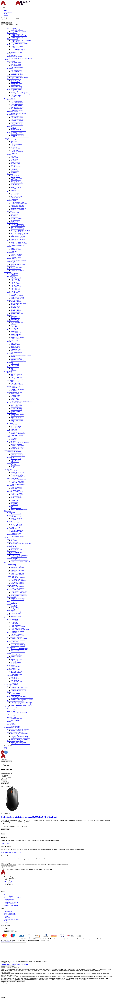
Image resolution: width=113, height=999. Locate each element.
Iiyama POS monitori (16, 518)
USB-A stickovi (15, 460)
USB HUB (10, 423)
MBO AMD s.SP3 (15, 312)
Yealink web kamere (16, 255)
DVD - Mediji (14, 607)
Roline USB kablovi (16, 662)
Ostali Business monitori (17, 125)
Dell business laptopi (16, 73)
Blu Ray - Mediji (15, 609)
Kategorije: (3, 779)
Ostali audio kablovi (16, 656)
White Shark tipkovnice (17, 183)
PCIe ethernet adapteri (16, 376)
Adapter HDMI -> (15, 680)
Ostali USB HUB (15, 429)
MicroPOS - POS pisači (17, 524)
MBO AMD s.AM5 (16, 301)
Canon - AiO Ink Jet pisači (17, 472)
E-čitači (9, 686)
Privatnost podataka (9, 895)
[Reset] (17, 18)
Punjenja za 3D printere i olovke (19, 509)
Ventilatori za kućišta (16, 349)
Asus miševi (14, 156)
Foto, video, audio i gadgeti (11, 707)
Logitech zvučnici (15, 220)
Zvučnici (9, 211)
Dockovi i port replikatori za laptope (20, 92)
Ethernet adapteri (11, 373)
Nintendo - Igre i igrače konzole (19, 712)
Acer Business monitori (17, 116)
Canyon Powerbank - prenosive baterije (21, 704)
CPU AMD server (15, 289)
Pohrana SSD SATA (16, 334)
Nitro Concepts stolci (16, 144)
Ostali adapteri (14, 683)
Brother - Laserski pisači (17, 493)
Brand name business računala (18, 49)
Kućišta (9, 341)
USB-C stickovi (15, 462)
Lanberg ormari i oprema (17, 414)
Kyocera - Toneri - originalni (18, 580)
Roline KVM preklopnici (17, 432)
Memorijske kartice (12, 463)
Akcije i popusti (8, 12)
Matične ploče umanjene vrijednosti (20, 739)
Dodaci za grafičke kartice (17, 322)
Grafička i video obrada (13, 554)
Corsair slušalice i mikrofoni (18, 226)
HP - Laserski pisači (16, 496)
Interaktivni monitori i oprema (18, 113)
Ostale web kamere (16, 257)
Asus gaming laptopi (16, 64)
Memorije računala (15, 316)
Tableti (9, 692)
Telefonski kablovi (15, 666)
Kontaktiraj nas (5, 861)
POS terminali (11, 512)
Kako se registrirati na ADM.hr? (12, 897)
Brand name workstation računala (19, 43)
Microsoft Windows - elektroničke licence (21, 543)
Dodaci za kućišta (15, 350)
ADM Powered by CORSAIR (19, 36)
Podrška (6, 916)
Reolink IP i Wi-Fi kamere (17, 445)
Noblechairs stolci (15, 145)
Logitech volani (15, 248)
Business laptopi (11, 68)
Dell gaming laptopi (16, 65)
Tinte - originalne (11, 564)
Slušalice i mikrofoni (12, 223)
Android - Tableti (15, 693)
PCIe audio (13, 368)
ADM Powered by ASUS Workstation (21, 40)
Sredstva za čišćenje (12, 614)
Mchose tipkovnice (16, 180)
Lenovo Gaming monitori (17, 107)
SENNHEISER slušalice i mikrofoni (20, 230)
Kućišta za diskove (15, 338)
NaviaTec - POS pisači (17, 522)
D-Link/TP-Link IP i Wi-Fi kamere (20, 442)
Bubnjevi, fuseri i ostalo (13, 589)
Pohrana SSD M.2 (15, 335)
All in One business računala (18, 50)
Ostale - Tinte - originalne (17, 570)
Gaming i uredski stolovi (17, 151)
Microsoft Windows (12, 542)
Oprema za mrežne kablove (18, 652)
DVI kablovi (14, 622)
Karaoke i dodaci (15, 726)
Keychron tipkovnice (16, 178)
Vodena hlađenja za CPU (17, 298)
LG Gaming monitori (16, 108)
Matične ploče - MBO (13, 300)
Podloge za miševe (12, 200)
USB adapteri (14, 660)
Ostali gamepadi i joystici (17, 245)
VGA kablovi (14, 620)
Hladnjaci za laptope (16, 95)
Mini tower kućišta (15, 344)
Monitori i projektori (9, 98)
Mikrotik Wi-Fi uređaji (16, 405)
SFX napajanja (14, 356)
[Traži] (18, 18)
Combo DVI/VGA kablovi (18, 626)
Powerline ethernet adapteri (18, 378)
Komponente (7, 272)
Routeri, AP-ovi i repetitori (14, 402)
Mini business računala (17, 52)
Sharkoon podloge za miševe (18, 208)
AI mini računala (15, 47)
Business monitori (12, 114)
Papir (8, 601)
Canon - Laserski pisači (17, 494)
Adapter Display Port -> (17, 681)
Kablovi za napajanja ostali (18, 646)
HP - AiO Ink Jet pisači (17, 475)
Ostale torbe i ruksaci (16, 88)
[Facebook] (2, 888)
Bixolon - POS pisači (16, 525)
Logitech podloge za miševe (18, 205)
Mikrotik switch (15, 393)
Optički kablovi (15, 650)
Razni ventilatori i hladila (17, 297)
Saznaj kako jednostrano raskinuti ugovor (11, 852)
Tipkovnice (10, 174)
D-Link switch (14, 398)
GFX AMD (14, 327)
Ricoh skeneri (14, 502)
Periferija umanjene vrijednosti (15, 741)
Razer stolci (14, 147)
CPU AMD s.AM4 (16, 286)
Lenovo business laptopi (17, 74)
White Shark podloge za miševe (19, 203)
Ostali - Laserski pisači (16, 497)
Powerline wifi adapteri (17, 384)
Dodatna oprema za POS (13, 534)
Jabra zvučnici (14, 214)
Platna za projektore (16, 129)
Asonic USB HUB (16, 424)
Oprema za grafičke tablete (18, 264)
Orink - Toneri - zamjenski (17, 586)
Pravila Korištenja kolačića (11, 902)
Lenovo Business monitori (17, 119)
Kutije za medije (11, 610)
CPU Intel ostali (15, 285)
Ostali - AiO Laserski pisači (18, 484)
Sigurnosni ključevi (16, 459)
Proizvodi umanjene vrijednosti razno (20, 744)
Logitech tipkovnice (16, 187)
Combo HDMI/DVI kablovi (18, 628)
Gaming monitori (11, 99)
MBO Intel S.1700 (15, 306)
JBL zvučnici (14, 215)
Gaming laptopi (11, 61)
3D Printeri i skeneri (16, 508)
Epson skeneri (14, 503)
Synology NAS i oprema (17, 389)
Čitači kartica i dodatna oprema (19, 468)
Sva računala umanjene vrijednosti (19, 733)
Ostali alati (13, 439)
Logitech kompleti (15, 197)
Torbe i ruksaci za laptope (14, 79)
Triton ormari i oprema (16, 417)
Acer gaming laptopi (16, 62)
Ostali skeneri (14, 505)
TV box (13, 715)
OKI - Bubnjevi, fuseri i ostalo (18, 594)
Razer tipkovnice (15, 188)
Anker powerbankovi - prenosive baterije (21, 702)
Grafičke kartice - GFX (13, 321)
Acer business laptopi (16, 70)
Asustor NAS (14, 387)
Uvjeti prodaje (7, 917)
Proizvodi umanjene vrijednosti (12, 727)
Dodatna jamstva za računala (14, 56)
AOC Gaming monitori (17, 102)
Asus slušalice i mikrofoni (17, 224)
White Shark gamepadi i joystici (19, 243)
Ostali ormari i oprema (16, 422)
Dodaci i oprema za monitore (14, 132)
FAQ (5, 13)
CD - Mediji (14, 606)
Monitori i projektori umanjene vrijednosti (18, 729)
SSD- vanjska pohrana (16, 453)
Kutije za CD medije (16, 612)
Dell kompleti (14, 194)
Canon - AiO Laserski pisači (18, 482)
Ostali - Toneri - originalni (17, 583)
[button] (7, 6)
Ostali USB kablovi (16, 663)
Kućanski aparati (11, 717)
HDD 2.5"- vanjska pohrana (18, 454)
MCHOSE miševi (15, 163)
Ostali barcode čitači (16, 533)
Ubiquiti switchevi (15, 395)
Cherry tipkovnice (15, 177)
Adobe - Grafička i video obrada (19, 555)
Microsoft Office (11, 546)
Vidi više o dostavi (5, 843)
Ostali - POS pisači (16, 527)
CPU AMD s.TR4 (15, 288)
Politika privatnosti (9, 899)
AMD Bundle (14, 275)
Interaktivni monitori (12, 111)
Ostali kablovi (11, 665)
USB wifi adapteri (15, 383)
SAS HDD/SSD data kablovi (18, 640)
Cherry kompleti (15, 193)
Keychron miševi (15, 162)
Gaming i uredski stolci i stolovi (15, 140)
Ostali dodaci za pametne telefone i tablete (22, 699)
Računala (6, 27)
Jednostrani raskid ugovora (11, 905)
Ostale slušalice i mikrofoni (18, 239)
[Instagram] (4, 888)
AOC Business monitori (17, 117)
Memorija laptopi (15, 318)
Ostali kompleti (15, 199)
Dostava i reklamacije (9, 913)
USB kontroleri (15, 365)
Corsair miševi (14, 159)
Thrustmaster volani (16, 249)
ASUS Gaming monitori (17, 104)
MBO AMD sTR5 (15, 304)
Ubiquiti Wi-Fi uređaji (16, 407)
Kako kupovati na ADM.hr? (11, 919)
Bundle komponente (12, 273)
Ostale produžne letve (16, 674)
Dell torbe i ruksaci (16, 80)
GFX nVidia (14, 325)
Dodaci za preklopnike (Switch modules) (21, 401)
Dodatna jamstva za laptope (14, 76)
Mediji (9, 604)
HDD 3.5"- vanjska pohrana (18, 456)
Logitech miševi (15, 168)
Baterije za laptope (15, 91)
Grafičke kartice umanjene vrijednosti (20, 738)
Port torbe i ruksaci (15, 85)
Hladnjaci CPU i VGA (13, 292)
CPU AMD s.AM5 (16, 278)
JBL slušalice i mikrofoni (17, 229)
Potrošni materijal (8, 563)
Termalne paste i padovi (17, 295)
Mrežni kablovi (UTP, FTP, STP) (19, 649)
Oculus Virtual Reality (16, 267)
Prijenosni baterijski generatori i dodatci (21, 355)
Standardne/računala (16, 672)
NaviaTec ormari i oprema (17, 416)
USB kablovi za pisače (17, 634)
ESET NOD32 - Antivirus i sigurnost (20, 561)
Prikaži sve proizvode (6, 22)
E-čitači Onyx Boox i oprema (18, 689)
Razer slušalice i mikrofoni (17, 237)
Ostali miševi (14, 172)
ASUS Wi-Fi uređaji (16, 404)
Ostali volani (14, 251)
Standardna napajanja (16, 358)
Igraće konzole (11, 711)
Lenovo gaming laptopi (17, 67)
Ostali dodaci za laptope (17, 96)
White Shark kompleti (16, 196)
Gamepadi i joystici (12, 240)
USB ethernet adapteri (16, 377)
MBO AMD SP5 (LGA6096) (18, 303)
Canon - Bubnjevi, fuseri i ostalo (19, 591)
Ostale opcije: (4, 783)
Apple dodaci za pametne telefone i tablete (22, 698)
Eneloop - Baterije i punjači (18, 598)
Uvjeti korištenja (8, 896)
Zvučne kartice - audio (13, 367)
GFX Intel (13, 324)
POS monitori (10, 515)
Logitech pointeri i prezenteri (18, 260)
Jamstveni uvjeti (8, 911)
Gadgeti (9, 708)
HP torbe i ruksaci (15, 82)
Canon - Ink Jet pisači (16, 487)
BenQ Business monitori (17, 120)
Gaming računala (11, 28)
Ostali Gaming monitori (17, 110)
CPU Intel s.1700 (15, 281)
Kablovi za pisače (12, 632)
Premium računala (12, 33)
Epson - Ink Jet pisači (16, 488)
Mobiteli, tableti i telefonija (11, 684)
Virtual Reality (11, 266)
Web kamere (10, 252)
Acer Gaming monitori (16, 101)
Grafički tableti (11, 261)
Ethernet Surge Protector (17, 420)
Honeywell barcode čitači (17, 530)
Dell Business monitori (17, 122)
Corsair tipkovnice (15, 184)
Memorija (9, 315)
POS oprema (7, 511)
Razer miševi (14, 169)
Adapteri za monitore (12, 675)
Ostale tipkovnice (15, 190)
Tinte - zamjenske (11, 571)
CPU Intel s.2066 (15, 283)
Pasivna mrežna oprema (17, 419)
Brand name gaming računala (18, 31)
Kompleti (9, 191)
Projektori (9, 126)
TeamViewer (10, 539)
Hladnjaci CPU (15, 294)
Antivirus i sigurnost (12, 558)
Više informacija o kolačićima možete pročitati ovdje (14, 964)
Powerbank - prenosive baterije (15, 701)
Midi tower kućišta (15, 346)
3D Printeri (10, 506)
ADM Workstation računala (18, 42)
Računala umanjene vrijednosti (15, 732)
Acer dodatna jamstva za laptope (19, 77)
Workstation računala (12, 39)
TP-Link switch (15, 396)
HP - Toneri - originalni (17, 579)
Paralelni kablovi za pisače (17, 635)
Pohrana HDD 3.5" (16, 331)
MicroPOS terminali (16, 514)
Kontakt (6, 15)
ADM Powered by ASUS (17, 34)
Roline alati (14, 438)
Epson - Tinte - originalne (17, 567)
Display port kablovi (16, 625)
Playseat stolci (14, 142)
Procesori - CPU (11, 276)
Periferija (6, 138)
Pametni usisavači (15, 720)
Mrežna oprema (8, 371)
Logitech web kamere (16, 254)
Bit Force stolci (15, 150)
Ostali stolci (14, 153)
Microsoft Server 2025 (16, 552)
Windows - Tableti (15, 695)
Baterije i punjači (11, 597)
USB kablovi (10, 658)
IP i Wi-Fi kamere (11, 441)
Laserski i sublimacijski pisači (15, 491)
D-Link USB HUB (16, 426)
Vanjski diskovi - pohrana (14, 451)
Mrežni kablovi (11, 647)
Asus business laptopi (16, 71)
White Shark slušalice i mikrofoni (19, 233)
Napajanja (10, 353)
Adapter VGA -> (15, 677)
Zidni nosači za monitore (17, 134)
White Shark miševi (16, 166)
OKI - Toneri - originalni (17, 582)
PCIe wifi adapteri (15, 381)
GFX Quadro (14, 328)
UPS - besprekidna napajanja (18, 361)
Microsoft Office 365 (16, 549)
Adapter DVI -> (15, 678)
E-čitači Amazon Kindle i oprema (19, 687)
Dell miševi (14, 160)
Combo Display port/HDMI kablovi (20, 629)
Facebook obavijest (9, 900)
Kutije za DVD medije (16, 613)
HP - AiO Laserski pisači (17, 481)
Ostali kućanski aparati (16, 718)
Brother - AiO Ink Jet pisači (18, 476)
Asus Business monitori (17, 123)
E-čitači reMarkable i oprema (18, 690)
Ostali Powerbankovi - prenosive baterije (21, 705)
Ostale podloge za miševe (17, 209)
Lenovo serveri (14, 55)
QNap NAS (14, 390)
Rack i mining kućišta (16, 352)
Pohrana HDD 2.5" (16, 332)
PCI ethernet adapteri (16, 374)
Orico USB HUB (15, 427)
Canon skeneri (14, 500)
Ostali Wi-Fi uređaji (16, 411)
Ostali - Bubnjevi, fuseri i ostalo (19, 595)
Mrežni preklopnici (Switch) (14, 392)
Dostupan (5, 785)
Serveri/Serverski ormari (17, 671)
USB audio (13, 370)
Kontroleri (10, 362)
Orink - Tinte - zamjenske (17, 573)
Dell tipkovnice (15, 186)
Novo (5, 10)
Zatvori (3, 997)
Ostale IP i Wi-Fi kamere (17, 448)
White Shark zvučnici (16, 218)
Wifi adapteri (10, 380)
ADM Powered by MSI (17, 37)
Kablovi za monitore (12, 619)
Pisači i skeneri (8, 469)
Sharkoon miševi (15, 171)
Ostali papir (14, 603)
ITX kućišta (14, 343)
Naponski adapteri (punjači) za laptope (21, 93)
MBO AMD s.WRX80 (17, 313)
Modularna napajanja (16, 359)
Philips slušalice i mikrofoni (18, 236)
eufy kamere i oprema (16, 444)
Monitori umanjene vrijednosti (18, 730)
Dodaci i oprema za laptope (14, 89)
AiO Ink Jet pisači (12, 471)
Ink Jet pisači (10, 485)
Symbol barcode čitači (16, 531)
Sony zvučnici (14, 217)
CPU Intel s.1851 (15, 282)
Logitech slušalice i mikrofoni (18, 235)
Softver (6, 537)
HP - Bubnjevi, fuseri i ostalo (18, 592)
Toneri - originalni (12, 576)
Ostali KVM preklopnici (17, 435)
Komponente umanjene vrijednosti (16, 735)
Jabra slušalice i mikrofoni (17, 227)
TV (8, 714)
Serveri (9, 53)
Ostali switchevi (15, 399)
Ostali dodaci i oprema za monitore (20, 137)
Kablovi (6, 617)
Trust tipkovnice (15, 181)
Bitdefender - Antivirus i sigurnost (19, 560)
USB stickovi (10, 457)
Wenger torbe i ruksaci (16, 86)
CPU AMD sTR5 (15, 279)
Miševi (9, 154)
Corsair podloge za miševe (17, 202)
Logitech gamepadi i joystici (18, 242)
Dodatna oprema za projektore (18, 131)
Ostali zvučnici (14, 221)
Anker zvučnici (15, 212)
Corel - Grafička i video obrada (19, 557)
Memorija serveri (15, 319)
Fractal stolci (14, 141)
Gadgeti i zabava (11, 724)
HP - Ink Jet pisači (15, 490)
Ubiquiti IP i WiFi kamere (17, 447)
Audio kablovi (11, 653)
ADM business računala (17, 46)
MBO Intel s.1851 (15, 307)
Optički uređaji (14, 340)
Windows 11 (14, 545)
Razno (9, 721)
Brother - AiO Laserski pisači (18, 479)
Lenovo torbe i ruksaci (16, 83)
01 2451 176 (8, 881)
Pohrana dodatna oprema (17, 337)
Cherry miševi (14, 157)
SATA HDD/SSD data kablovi (15, 637)
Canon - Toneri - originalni (18, 577)
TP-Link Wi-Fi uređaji (16, 408)
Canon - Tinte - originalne (17, 565)
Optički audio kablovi (16, 655)
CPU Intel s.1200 (15, 291)
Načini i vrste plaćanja (10, 914)
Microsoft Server (11, 551)
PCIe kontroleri (15, 364)
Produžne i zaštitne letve (13, 669)
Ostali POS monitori (16, 519)
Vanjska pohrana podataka (11, 450)
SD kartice (13, 466)
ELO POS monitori (16, 517)
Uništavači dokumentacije (14, 269)
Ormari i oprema (11, 413)
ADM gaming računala (17, 30)
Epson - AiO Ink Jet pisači (17, 473)
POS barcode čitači (12, 528)
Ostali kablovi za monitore (17, 631)
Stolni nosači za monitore (17, 135)
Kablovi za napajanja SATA (18, 644)
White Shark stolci (15, 148)
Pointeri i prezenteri (12, 258)
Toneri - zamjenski (12, 585)
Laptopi (6, 59)
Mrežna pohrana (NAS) (13, 386)
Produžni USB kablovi (17, 659)
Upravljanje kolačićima (10, 903)
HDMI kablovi (14, 623)
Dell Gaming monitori (16, 105)
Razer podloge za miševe (17, 206)
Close (2, 833)
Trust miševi (14, 165)
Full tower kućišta (15, 347)
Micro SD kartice (15, 465)
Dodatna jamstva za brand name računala (21, 58)
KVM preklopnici (12, 430)
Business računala (12, 45)
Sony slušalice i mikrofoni (17, 232)
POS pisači (10, 521)
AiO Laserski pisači (12, 478)
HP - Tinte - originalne (16, 568)
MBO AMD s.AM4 (16, 310)
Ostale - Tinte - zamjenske (17, 574)
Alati (8, 436)
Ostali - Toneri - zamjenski (17, 588)
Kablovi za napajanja (12, 641)
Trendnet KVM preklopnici (18, 433)
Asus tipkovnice (15, 175)
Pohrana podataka (12, 329)
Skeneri (9, 499)
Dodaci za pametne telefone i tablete (16, 696)
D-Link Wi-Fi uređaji (16, 410)
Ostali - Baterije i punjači (17, 600)
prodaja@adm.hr (9, 882)
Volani (9, 246)
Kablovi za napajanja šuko (17, 643)
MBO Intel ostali (15, 309)
